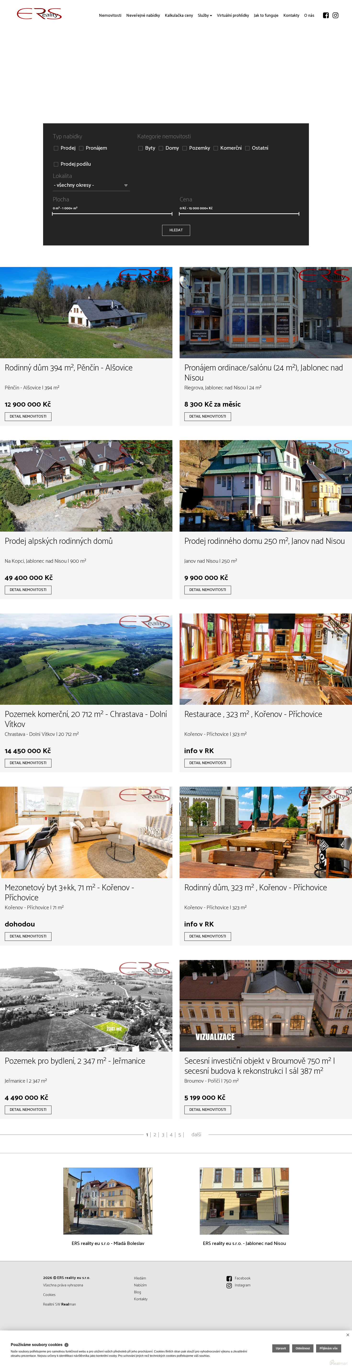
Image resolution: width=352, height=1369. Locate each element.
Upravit (281, 1348)
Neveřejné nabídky (143, 43)
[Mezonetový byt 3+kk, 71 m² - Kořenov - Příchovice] (86, 832)
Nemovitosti (110, 43)
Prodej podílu (76, 164)
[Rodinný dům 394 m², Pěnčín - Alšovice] (86, 312)
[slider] (52, 214)
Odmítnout (303, 1348)
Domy (172, 148)
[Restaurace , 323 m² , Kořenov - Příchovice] (266, 659)
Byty (150, 148)
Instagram (242, 1285)
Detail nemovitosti (28, 416)
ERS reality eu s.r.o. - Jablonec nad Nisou (244, 1244)
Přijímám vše (329, 1348)
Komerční (231, 148)
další (196, 1134)
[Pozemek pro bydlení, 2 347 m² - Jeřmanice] (86, 1005)
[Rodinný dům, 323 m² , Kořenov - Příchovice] (266, 832)
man (68, 1304)
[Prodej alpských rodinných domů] (86, 486)
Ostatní (260, 148)
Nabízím (140, 1285)
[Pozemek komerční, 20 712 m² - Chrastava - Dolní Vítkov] (86, 659)
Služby (203, 43)
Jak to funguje (266, 43)
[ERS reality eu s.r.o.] (39, 14)
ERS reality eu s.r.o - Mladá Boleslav (108, 1244)
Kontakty (291, 43)
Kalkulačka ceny (179, 43)
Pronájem (96, 148)
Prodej (68, 148)
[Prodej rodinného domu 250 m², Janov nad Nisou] (266, 486)
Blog (137, 1292)
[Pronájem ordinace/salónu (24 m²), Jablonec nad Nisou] (266, 312)
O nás (309, 43)
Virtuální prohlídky (233, 43)
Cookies (49, 1295)
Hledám (140, 1278)
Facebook (242, 1278)
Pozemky (199, 148)
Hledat (176, 230)
